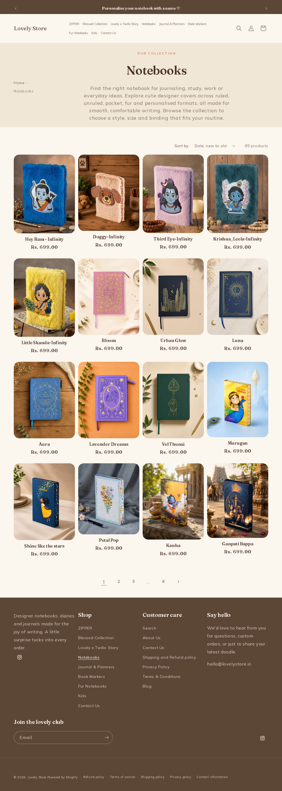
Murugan (238, 443)
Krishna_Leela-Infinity (237, 239)
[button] (149, 24)
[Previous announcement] (16, 8)
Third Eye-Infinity (173, 239)
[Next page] (178, 582)
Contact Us (89, 705)
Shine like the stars (44, 546)
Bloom (109, 340)
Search (149, 628)
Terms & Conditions (162, 676)
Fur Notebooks (92, 686)
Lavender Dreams (108, 444)
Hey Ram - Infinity (44, 239)
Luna (237, 340)
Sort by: (182, 145)
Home (19, 83)
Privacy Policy (156, 666)
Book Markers (91, 676)
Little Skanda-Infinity (44, 342)
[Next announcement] (266, 8)
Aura (44, 444)
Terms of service (122, 777)
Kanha (173, 545)
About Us (152, 637)
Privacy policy (180, 777)
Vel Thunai (173, 444)
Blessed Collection (96, 637)
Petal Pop (109, 540)
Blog (147, 686)
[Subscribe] (107, 737)
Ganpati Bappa (237, 543)
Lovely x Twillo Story (98, 647)
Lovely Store (37, 777)
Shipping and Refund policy (169, 657)
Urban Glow (173, 340)
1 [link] (103, 581)
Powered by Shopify (62, 777)
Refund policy (93, 777)
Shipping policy (153, 777)
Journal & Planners (96, 666)
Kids (82, 695)
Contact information (212, 777)
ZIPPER (85, 628)
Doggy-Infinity (109, 236)
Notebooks (88, 657)
